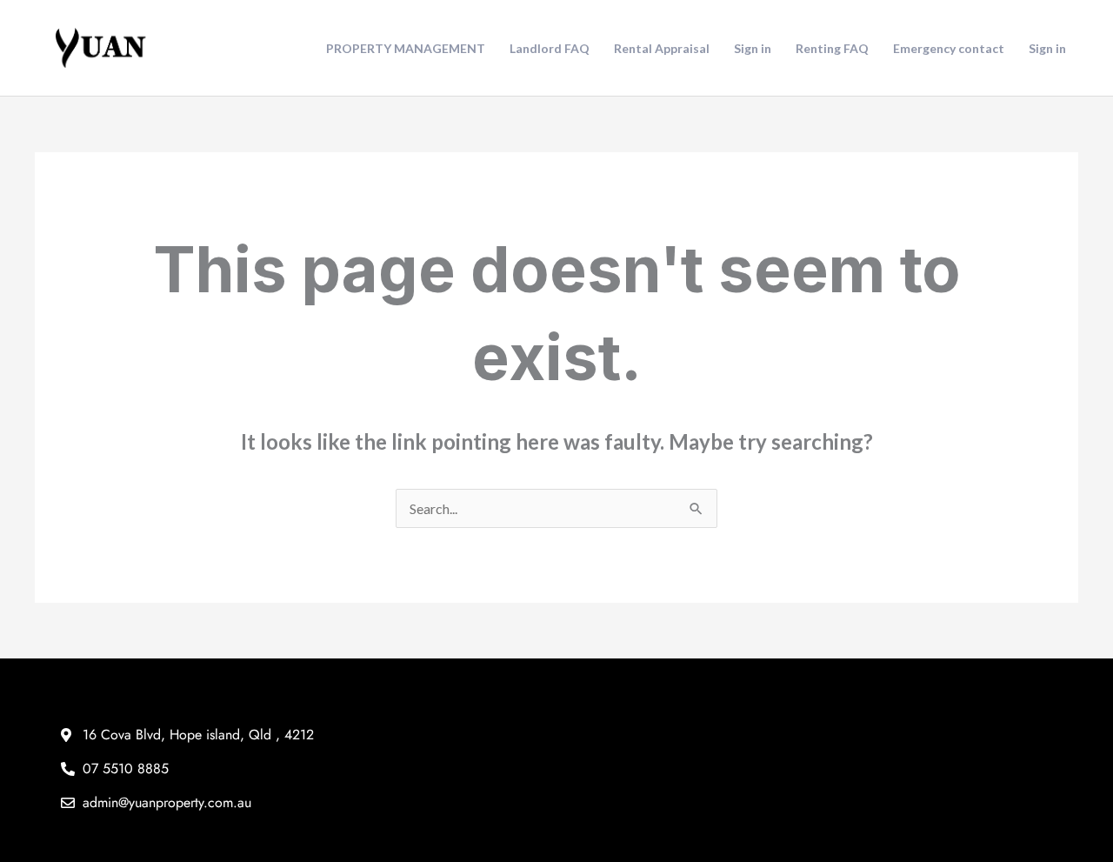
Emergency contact (948, 49)
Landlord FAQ (550, 49)
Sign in (752, 49)
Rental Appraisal (662, 49)
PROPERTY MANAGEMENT (405, 49)
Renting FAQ (832, 49)
